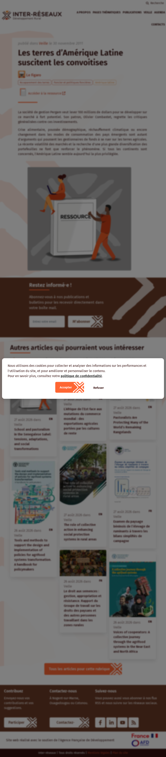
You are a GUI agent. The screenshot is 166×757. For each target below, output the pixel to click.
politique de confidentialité (81, 376)
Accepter (66, 387)
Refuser (98, 387)
